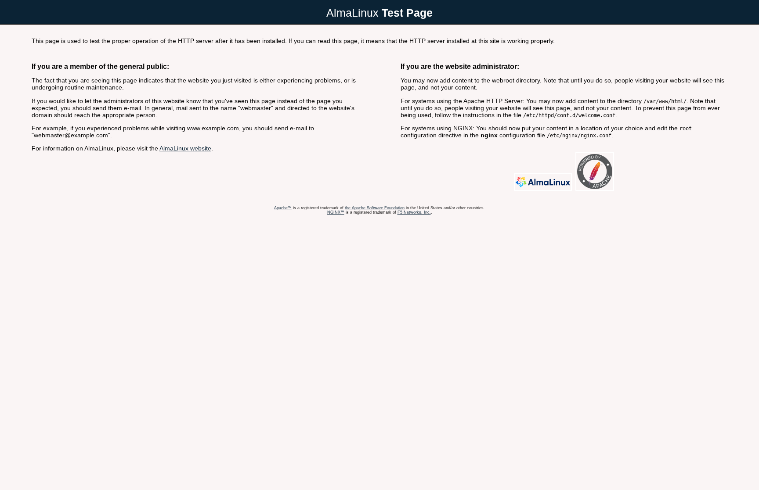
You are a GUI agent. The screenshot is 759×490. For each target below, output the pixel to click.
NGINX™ (335, 212)
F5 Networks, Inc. (414, 212)
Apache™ (283, 208)
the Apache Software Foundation (375, 208)
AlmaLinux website (185, 148)
